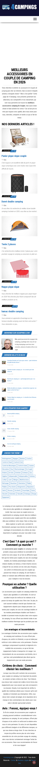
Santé (4, 490)
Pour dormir (12, 487)
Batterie (22, 459)
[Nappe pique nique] (19, 269)
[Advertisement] (19, 44)
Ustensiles (12, 494)
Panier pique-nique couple (14, 156)
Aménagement (6, 459)
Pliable (29, 483)
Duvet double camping (12, 201)
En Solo (11, 473)
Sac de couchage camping (13, 444)
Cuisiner (31, 466)
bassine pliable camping (13, 413)
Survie (33, 490)
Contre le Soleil (22, 466)
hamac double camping (13, 311)
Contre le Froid (18, 462)
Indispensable (13, 476)
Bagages (15, 459)
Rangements (21, 487)
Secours (10, 490)
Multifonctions (24, 480)
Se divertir (17, 490)
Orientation (21, 483)
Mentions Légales (23, 760)
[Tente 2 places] (19, 226)
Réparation (30, 487)
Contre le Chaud (7, 462)
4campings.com (9, 757)
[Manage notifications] (34, 762)
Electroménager (19, 469)
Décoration (5, 469)
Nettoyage (5, 483)
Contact (13, 760)
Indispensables (23, 476)
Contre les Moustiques (9, 466)
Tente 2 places (9, 244)
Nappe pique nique (10, 286)
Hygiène (4, 476)
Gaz (31, 473)
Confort (29, 459)
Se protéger (25, 490)
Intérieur (32, 476)
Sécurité (4, 494)
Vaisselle (20, 494)
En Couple (29, 469)
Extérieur (25, 473)
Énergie (34, 494)
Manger (16, 480)
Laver (10, 480)
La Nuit (4, 480)
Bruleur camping (11, 436)
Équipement (5, 497)
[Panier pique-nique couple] (19, 138)
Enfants (4, 473)
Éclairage (27, 494)
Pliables (4, 487)
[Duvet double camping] (19, 183)
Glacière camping (11, 421)
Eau (12, 469)
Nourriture (14, 483)
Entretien (18, 473)
